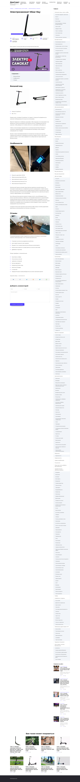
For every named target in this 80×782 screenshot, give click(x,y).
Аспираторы (57, 339)
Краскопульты (58, 510)
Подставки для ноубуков (60, 321)
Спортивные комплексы (60, 247)
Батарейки (57, 472)
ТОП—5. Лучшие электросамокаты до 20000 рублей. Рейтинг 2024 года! (47, 768)
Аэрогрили (57, 378)
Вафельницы (57, 388)
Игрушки (57, 200)
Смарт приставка (58, 639)
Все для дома (58, 136)
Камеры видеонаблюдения (60, 650)
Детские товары (58, 176)
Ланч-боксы (57, 219)
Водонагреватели (58, 44)
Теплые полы (57, 576)
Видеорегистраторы (59, 117)
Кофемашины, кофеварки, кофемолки (60, 400)
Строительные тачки (59, 567)
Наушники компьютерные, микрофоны (60, 313)
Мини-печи (57, 412)
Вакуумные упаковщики (60, 382)
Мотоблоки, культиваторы (60, 523)
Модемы (57, 303)
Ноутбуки (57, 315)
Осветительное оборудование (60, 654)
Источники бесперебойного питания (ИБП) (61, 281)
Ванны (56, 141)
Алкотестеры (58, 334)
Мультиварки (58, 416)
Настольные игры (58, 226)
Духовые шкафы (58, 394)
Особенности (16, 78)
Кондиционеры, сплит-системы (61, 46)
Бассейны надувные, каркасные (61, 14)
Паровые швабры (58, 61)
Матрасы (57, 221)
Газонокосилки (58, 485)
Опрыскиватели (58, 529)
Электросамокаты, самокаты (61, 37)
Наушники (57, 607)
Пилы (56, 538)
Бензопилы (57, 474)
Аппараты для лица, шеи (60, 337)
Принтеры (57, 323)
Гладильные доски (58, 145)
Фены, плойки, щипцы (59, 97)
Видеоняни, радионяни (59, 189)
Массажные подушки (59, 354)
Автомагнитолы (58, 109)
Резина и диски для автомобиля (61, 127)
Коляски (57, 208)
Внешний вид (16, 76)
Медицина (57, 453)
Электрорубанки (58, 593)
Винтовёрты (57, 478)
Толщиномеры (58, 132)
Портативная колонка (59, 631)
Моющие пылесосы (59, 50)
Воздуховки (57, 481)
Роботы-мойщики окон (59, 72)
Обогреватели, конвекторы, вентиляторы (60, 57)
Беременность (58, 455)
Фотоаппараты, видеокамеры (61, 652)
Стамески (57, 556)
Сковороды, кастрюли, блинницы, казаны (61, 429)
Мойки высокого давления (60, 123)
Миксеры (57, 409)
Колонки (57, 288)
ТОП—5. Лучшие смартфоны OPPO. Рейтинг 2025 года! (64, 694)
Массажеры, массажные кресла (61, 352)
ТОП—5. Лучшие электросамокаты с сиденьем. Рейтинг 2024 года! (47, 748)
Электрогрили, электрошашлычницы (59, 451)
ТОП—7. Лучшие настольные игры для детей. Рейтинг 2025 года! (65, 669)
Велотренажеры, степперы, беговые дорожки (60, 24)
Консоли (57, 294)
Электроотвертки (58, 591)
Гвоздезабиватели (58, 489)
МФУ (56, 309)
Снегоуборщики (58, 554)
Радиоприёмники (58, 635)
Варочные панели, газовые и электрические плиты (61, 386)
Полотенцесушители (59, 156)
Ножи (56, 421)
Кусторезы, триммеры (59, 512)
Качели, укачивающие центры (61, 204)
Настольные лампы (59, 228)
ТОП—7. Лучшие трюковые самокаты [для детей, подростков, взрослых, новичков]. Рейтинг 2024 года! (16, 749)
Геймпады (57, 267)
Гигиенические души (59, 143)
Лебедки (57, 514)
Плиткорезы (57, 540)
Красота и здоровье (59, 332)
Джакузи (57, 147)
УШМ (56, 582)
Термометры (57, 367)
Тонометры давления (59, 369)
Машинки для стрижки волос (61, 358)
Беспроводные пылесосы (60, 41)
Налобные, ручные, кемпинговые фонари (61, 53)
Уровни (56, 580)
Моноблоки (57, 307)
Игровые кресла (58, 276)
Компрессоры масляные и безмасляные (60, 505)
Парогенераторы (58, 63)
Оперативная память (59, 317)
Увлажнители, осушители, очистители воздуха (60, 90)
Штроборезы (58, 587)
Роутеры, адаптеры (59, 328)
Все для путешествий (59, 173)
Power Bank (57, 600)
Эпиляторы (57, 373)
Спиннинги (57, 35)
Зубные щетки (58, 345)
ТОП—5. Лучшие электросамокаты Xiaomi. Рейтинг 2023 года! (62, 768)
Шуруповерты (58, 589)
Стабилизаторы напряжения (60, 74)
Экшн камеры (58, 659)
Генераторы (57, 491)
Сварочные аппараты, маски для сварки (61, 550)
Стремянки (57, 561)
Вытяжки (57, 390)
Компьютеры (52, 2)
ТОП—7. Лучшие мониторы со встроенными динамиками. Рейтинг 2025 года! (65, 707)
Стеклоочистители (59, 76)
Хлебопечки (57, 442)
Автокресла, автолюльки (60, 180)
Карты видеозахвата (59, 283)
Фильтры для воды (58, 99)
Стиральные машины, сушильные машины (61, 79)
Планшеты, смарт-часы (59, 234)
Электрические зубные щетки (61, 252)
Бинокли (57, 18)
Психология (57, 462)
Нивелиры (57, 527)
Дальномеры (57, 498)
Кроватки (57, 215)
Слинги (56, 245)
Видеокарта (57, 265)
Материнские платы (59, 301)
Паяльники (57, 534)
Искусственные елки (59, 202)
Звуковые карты (58, 271)
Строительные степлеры (60, 565)
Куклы (56, 217)
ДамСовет (14, 2)
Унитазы (57, 164)
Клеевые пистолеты (59, 500)
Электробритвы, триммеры (60, 371)
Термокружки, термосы (59, 87)
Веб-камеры (57, 263)
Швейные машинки (59, 169)
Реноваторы (57, 542)
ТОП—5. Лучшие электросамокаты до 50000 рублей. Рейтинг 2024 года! (16, 768)
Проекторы (57, 633)
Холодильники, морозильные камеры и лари (61, 102)
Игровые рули (58, 278)
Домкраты (57, 119)
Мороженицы (58, 414)
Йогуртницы (57, 396)
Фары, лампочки (58, 134)
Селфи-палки (58, 613)
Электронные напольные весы (61, 104)
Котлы (56, 508)
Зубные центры (58, 343)
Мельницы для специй (59, 405)
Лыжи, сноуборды (58, 30)
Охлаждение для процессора (61, 319)
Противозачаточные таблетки (61, 363)
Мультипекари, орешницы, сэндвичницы (60, 419)
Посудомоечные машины (60, 426)
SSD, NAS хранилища (59, 258)
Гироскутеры (57, 26)
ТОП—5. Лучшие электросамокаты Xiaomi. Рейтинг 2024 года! (31, 748)
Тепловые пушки (58, 574)
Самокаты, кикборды (59, 241)
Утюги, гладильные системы (60, 95)
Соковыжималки (58, 431)
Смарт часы (57, 615)
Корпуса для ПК (58, 296)
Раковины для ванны (59, 160)
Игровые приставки (59, 195)
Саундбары (57, 637)
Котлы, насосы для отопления (61, 48)
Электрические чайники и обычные (60, 447)
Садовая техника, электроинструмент (59, 469)
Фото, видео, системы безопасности (59, 645)
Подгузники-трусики (59, 239)
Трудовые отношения (59, 642)
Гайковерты (57, 487)
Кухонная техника (59, 376)
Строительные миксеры (60, 563)
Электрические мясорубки (60, 444)
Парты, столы (58, 232)
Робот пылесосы (58, 70)
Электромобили (58, 254)
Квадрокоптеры (58, 28)
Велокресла (57, 185)
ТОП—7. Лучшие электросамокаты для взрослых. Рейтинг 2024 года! (63, 748)
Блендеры (57, 380)
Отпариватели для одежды (60, 59)
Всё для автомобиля (59, 107)
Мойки (56, 154)
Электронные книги (59, 624)
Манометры (57, 521)
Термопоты (57, 433)
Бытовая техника (58, 39)
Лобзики (57, 516)
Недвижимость (58, 458)
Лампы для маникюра (59, 350)
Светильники (58, 162)
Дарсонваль (57, 341)
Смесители (57, 552)
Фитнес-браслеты (58, 620)
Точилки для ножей (59, 438)
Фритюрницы (58, 440)
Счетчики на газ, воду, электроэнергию (59, 85)
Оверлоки (57, 360)
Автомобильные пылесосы (60, 111)
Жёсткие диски (58, 269)
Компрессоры (58, 121)
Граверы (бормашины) (59, 496)
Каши (56, 206)
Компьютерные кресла (59, 211)
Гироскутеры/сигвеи (59, 191)
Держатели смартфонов (60, 602)
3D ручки (57, 178)
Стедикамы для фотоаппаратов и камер (61, 657)
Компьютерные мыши (59, 292)
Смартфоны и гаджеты (60, 598)
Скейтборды (57, 243)
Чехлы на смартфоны (59, 622)
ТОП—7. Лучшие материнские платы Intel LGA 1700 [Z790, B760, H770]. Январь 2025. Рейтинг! (64, 682)
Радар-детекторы (58, 125)
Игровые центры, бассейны (60, 198)
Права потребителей (59, 460)
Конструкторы (58, 213)
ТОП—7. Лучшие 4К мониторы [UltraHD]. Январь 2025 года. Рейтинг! (64, 720)
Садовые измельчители (59, 547)
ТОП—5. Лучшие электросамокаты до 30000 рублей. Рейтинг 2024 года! (32, 768)
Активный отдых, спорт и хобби (62, 12)
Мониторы (57, 305)
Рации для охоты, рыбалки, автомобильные (61, 466)
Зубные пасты (58, 193)
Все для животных (59, 171)
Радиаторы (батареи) (59, 158)
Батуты (56, 16)
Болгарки (57, 476)
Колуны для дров (58, 502)
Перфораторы (58, 536)
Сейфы (56, 595)
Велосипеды (57, 21)
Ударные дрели (58, 578)
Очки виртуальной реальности (61, 609)
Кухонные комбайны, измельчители (59, 403)
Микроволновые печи (59, 407)
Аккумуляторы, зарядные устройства (60, 114)
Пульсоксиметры (58, 365)
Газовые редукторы (59, 483)
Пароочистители (58, 65)
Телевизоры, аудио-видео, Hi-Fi (23, 3)
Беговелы (57, 182)
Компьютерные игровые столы (61, 290)
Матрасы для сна (58, 356)
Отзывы (15, 80)
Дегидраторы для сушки (60, 392)
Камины (57, 149)
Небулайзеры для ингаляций (61, 230)
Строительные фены (59, 569)
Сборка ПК (57, 330)
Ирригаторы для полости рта (61, 347)
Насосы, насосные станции (60, 525)
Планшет (57, 611)
